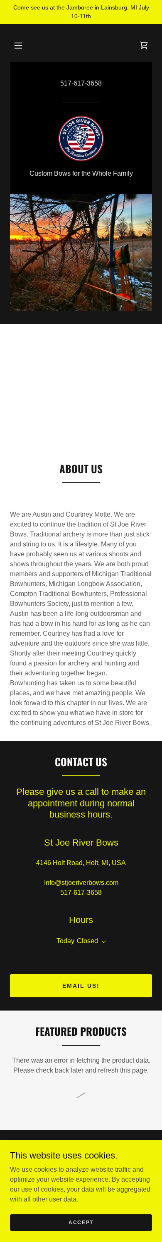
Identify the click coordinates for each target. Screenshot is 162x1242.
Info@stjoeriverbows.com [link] (81, 882)
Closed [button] (87, 940)
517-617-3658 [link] (81, 83)
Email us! (81, 985)
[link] (143, 45)
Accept (81, 1222)
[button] (18, 45)
